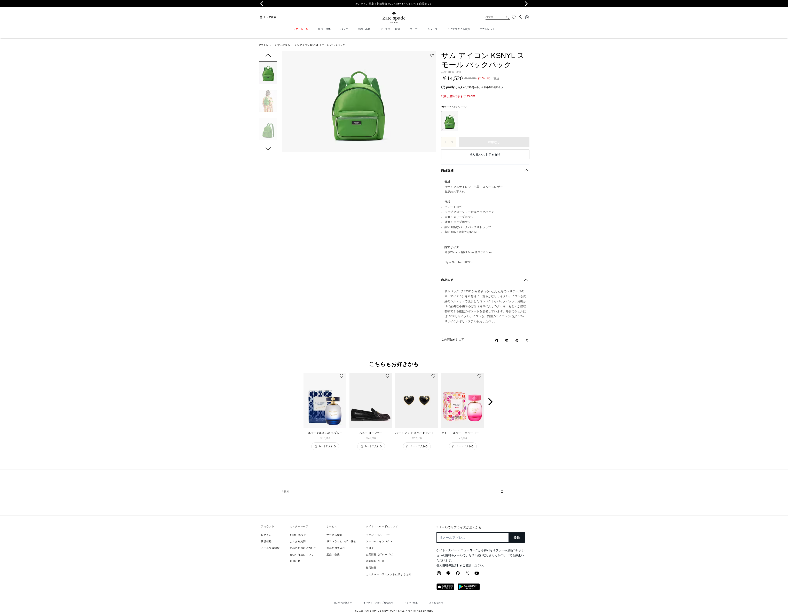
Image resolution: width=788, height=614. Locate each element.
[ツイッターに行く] (467, 574)
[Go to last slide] (262, 3)
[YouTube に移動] (476, 574)
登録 (517, 537)
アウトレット (266, 45)
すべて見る (283, 45)
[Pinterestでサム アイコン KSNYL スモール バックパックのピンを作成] (516, 340)
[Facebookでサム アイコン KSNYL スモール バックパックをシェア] (496, 340)
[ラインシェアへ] (448, 574)
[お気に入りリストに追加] (432, 55)
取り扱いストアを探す (485, 154)
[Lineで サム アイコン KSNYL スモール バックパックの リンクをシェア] (506, 340)
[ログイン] (520, 17)
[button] (268, 73)
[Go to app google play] (469, 589)
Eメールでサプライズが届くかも (459, 527)
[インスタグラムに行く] (438, 574)
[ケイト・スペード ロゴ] (394, 17)
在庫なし (494, 142)
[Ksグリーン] (449, 121)
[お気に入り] (513, 17)
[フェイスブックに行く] (457, 574)
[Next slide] (526, 3)
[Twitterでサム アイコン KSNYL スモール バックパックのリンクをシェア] (526, 340)
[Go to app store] (445, 589)
